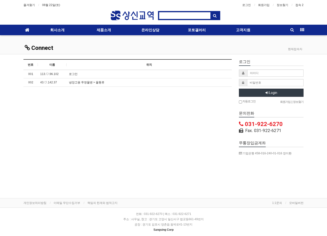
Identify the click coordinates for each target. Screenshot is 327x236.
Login (272, 93)
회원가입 (264, 5)
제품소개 (104, 30)
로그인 (246, 5)
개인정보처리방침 (34, 203)
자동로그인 (249, 101)
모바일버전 (296, 203)
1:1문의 (277, 203)
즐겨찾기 (29, 5)
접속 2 (299, 5)
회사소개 (57, 30)
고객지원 (243, 30)
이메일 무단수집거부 (67, 203)
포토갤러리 (197, 30)
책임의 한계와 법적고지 (102, 203)
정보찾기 (282, 5)
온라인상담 (150, 30)
